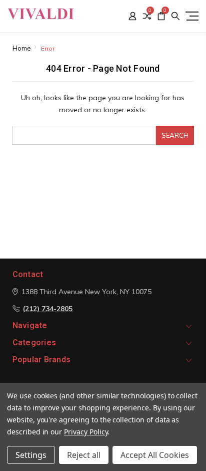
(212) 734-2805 (47, 308)
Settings (31, 454)
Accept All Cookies (154, 454)
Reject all (83, 454)
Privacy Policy (86, 431)
